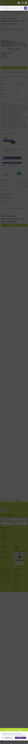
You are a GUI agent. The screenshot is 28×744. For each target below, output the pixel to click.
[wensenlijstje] (22, 2)
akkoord (20, 737)
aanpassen (7, 737)
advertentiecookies (20, 734)
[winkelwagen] (25, 2)
